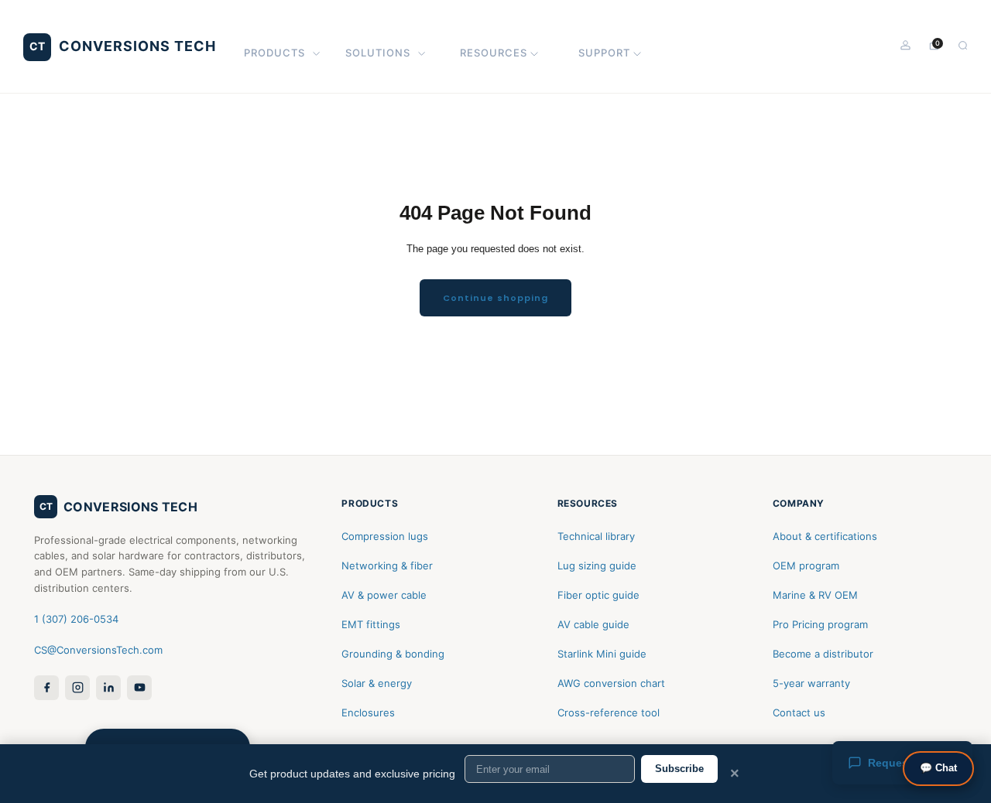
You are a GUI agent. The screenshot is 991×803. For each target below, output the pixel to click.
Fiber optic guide (598, 595)
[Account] (905, 45)
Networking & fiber (387, 565)
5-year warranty (811, 683)
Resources (493, 52)
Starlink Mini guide (601, 654)
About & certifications (825, 536)
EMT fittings (370, 624)
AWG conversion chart (611, 683)
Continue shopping (495, 298)
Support (604, 52)
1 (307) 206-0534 (76, 619)
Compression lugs (384, 536)
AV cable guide (593, 624)
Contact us (799, 712)
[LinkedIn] (108, 687)
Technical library (596, 536)
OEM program (806, 565)
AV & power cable (384, 595)
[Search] (963, 45)
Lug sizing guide (596, 565)
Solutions (377, 52)
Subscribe (679, 768)
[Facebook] (46, 687)
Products (274, 52)
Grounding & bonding (392, 654)
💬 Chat (938, 768)
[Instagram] (77, 687)
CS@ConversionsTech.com (98, 650)
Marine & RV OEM (815, 595)
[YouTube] (139, 687)
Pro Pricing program (820, 624)
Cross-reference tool (608, 712)
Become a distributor (823, 654)
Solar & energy (376, 683)
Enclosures (368, 712)
